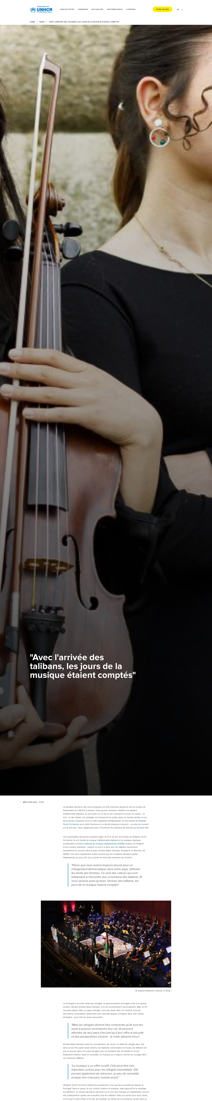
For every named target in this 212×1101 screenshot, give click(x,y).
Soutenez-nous (115, 9)
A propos (130, 9)
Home (32, 22)
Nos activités (67, 9)
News (42, 22)
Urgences (83, 9)
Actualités (97, 9)
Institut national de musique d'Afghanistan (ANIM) (100, 843)
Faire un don (162, 9)
